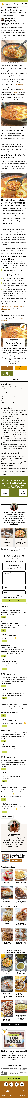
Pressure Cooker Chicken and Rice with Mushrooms (21, 996)
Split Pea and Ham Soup (21, 972)
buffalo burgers (5, 309)
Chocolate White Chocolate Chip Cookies (21, 943)
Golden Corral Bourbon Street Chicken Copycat (21, 901)
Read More (14, 524)
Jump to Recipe (8, 15)
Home (2, 7)
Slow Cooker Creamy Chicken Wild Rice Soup (7, 996)
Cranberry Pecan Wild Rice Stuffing (7, 1019)
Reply (3, 617)
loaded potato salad (7, 306)
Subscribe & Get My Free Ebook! (17, 856)
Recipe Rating (14, 565)
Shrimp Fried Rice (7, 972)
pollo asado (19, 84)
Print (21, 15)
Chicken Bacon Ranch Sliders (7, 900)
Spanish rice (4, 87)
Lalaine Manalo (17, 362)
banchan (14, 92)
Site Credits (23, 1096)
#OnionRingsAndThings (14, 487)
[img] (6, 1084)
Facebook (21, 319)
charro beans (15, 87)
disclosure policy (4, 24)
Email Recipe (7, 375)
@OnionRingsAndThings (17, 483)
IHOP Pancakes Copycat (21, 883)
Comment (7, 573)
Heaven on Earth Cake (7, 883)
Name (5, 587)
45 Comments (22, 12)
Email (5, 592)
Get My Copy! (16, 860)
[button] (26, 4)
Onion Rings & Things (10, 4)
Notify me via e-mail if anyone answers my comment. (14, 596)
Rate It (23, 493)
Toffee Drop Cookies (7, 922)
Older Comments (7, 816)
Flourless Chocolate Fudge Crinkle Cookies (7, 943)
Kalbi (22, 89)
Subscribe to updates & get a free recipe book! (15, 1)
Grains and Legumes (12, 7)
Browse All (13, 1025)
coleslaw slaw (18, 306)
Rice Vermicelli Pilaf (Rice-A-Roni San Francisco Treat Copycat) (21, 1017)
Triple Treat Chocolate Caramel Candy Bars (21, 924)
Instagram (4, 320)
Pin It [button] (20, 369)
